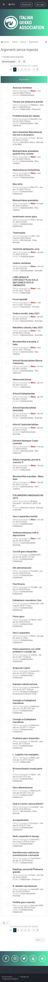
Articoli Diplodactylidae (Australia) (24, 409)
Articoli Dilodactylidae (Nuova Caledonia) (27, 362)
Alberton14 (35, 791)
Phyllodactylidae (27, 95)
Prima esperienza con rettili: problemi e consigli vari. (27, 650)
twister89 (35, 687)
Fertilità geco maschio (24, 902)
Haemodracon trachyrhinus (26, 170)
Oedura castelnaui (22, 263)
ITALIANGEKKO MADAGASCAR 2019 (28, 496)
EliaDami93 (35, 555)
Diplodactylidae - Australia (31, 271)
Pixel (33, 875)
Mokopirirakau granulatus (25, 200)
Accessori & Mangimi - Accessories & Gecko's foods (26, 693)
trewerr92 (35, 671)
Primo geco (18, 616)
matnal (34, 655)
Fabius (33, 620)
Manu (33, 91)
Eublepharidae (27, 401)
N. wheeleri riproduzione (25, 886)
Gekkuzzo (35, 706)
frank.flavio (35, 858)
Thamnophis (19, 232)
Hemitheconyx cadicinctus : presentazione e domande (26, 853)
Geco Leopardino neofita (25, 516)
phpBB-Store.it (25, 979)
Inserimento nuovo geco (25, 216)
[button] (11, 69)
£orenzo (34, 823)
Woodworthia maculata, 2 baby (25, 343)
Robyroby (35, 603)
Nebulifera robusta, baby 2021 (28, 327)
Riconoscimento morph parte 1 (27, 770)
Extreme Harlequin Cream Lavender (25, 442)
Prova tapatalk (20, 299)
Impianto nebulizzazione (25, 684)
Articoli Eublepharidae (24, 393)
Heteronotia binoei (22, 379)
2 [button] (18, 69)
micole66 (35, 807)
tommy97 (35, 839)
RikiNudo (34, 105)
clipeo (33, 774)
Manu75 (34, 187)
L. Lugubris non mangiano (26, 754)
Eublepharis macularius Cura (27, 600)
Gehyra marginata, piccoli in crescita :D (26, 461)
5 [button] (28, 69)
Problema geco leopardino (26, 738)
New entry (18, 184)
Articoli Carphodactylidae (25, 424)
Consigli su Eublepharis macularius (24, 701)
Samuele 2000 (37, 905)
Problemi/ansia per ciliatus (26, 115)
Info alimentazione (22, 567)
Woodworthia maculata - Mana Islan (28, 477)
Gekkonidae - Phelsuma (30, 109)
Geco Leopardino (21, 632)
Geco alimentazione (23, 787)
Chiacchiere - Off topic (30, 307)
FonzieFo (34, 571)
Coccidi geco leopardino (25, 551)
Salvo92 (34, 741)
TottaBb (34, 587)
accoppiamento (21, 820)
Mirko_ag (35, 758)
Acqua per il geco (21, 668)
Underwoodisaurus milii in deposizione (26, 534)
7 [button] (33, 69)
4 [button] (25, 69)
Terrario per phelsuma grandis (28, 101)
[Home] (24, 22)
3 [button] (21, 69)
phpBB (15, 977)
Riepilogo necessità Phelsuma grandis (28, 870)
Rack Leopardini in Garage (26, 836)
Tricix (33, 138)
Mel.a (33, 636)
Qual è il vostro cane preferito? (28, 803)
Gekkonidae (25, 293)
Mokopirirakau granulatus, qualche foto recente (26, 152)
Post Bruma (19, 584)
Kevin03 (34, 119)
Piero (33, 220)
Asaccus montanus (22, 87)
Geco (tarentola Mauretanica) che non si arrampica (27, 133)
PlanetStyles (34, 977)
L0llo (33, 236)
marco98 (34, 889)
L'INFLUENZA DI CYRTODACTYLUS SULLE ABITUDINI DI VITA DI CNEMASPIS (25, 281)
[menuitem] (12, 4)
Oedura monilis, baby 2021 (26, 313)
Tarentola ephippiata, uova (26, 249)
